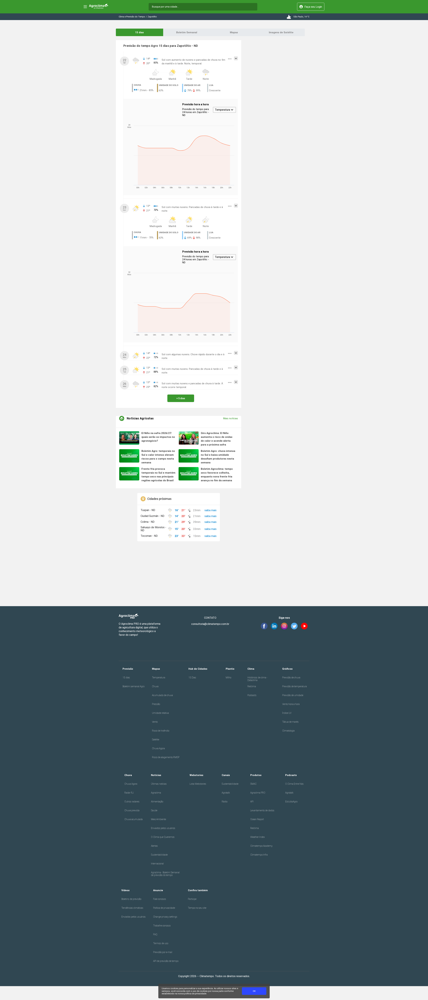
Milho (228, 677)
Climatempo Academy (261, 846)
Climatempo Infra (259, 854)
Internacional (157, 863)
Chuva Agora (158, 748)
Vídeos (125, 890)
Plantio (230, 668)
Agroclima (156, 792)
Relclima (251, 686)
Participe (192, 899)
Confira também (198, 890)
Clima (250, 668)
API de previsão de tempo (165, 961)
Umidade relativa (160, 713)
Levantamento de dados (262, 810)
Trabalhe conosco (162, 925)
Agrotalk (226, 792)
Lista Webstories (198, 784)
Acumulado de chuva (162, 695)
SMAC (253, 784)
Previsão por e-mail (162, 952)
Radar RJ (129, 792)
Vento (155, 721)
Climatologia (288, 730)
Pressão (156, 704)
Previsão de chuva (291, 677)
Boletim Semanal (186, 32)
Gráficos (287, 668)
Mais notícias (230, 418)
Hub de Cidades (197, 668)
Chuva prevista (131, 810)
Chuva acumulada (133, 819)
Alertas (154, 846)
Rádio (224, 801)
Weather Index (257, 837)
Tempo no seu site (197, 908)
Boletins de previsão (131, 899)
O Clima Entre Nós (294, 784)
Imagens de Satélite (281, 32)
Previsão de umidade (292, 695)
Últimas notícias (159, 784)
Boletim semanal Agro (133, 686)
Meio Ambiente (158, 819)
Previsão (128, 668)
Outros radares (131, 801)
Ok (254, 991)
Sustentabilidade (159, 854)
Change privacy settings (165, 916)
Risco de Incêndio (160, 730)
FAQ (155, 934)
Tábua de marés (290, 721)
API (251, 801)
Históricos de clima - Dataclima (257, 679)
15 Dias (192, 677)
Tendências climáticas (132, 908)
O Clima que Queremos (163, 837)
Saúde (154, 810)
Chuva (155, 686)
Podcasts (251, 695)
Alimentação (157, 801)
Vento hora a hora (291, 704)
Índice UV (286, 713)
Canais (226, 775)
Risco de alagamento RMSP (165, 757)
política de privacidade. (195, 993)
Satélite (155, 739)
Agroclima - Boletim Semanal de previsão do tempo (165, 873)
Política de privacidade (164, 908)
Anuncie (158, 890)
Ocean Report (257, 819)
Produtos (255, 775)
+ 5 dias (180, 398)
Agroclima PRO (257, 792)
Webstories (196, 775)
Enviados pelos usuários (163, 828)
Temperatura (158, 677)
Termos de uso (160, 943)
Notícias (156, 775)
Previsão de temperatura (294, 686)
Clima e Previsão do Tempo (132, 16)
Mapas (234, 32)
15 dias (139, 32)
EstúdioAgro (291, 801)
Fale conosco (159, 899)
